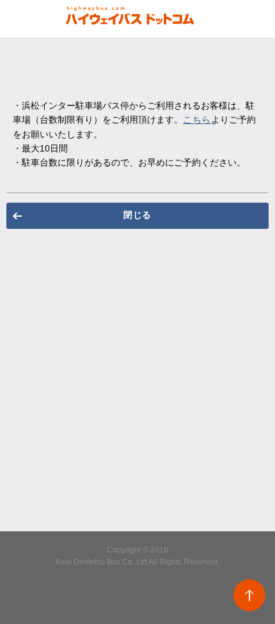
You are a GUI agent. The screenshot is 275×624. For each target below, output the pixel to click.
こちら (197, 119)
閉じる (137, 215)
